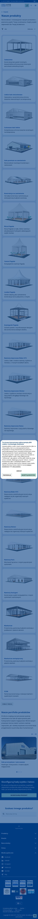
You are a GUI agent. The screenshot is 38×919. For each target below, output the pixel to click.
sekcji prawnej (16, 466)
